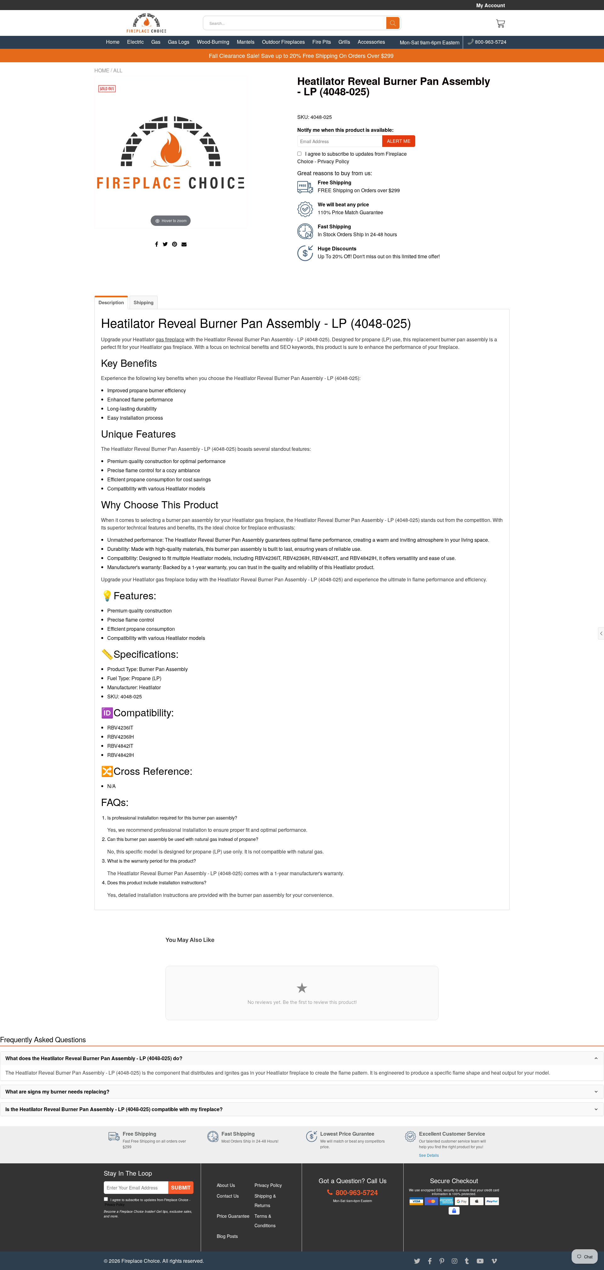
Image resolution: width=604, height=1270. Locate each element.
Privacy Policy (333, 161)
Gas (155, 41)
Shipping (144, 302)
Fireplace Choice (140, 1260)
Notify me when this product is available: (345, 129)
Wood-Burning (213, 41)
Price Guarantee (233, 1216)
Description (111, 302)
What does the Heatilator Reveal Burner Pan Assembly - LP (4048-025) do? (93, 1058)
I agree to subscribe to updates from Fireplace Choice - (147, 1202)
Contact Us (228, 1196)
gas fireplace (170, 339)
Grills (344, 41)
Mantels (245, 41)
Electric (135, 41)
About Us (226, 1185)
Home (113, 41)
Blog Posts (227, 1236)
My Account (490, 5)
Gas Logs (178, 41)
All (117, 70)
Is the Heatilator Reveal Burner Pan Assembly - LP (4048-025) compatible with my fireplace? (114, 1109)
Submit (181, 1187)
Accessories (371, 41)
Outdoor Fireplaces (283, 41)
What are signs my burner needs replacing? (57, 1091)
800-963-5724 (490, 42)
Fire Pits (321, 41)
